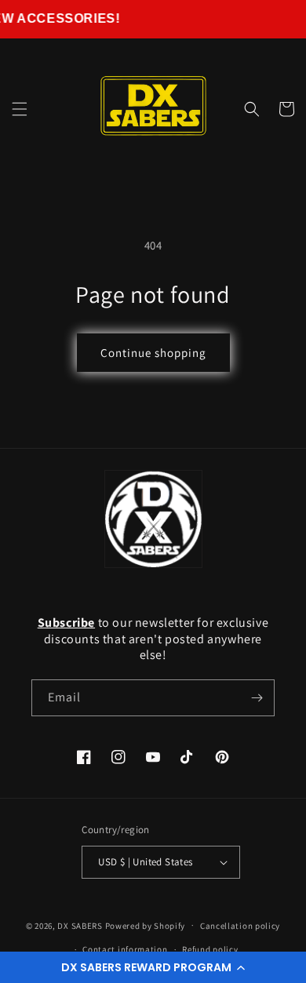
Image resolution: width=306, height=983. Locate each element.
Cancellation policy (240, 925)
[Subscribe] (256, 697)
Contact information (124, 949)
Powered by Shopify (145, 924)
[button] (153, 967)
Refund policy (210, 949)
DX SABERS (79, 924)
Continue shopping (153, 352)
